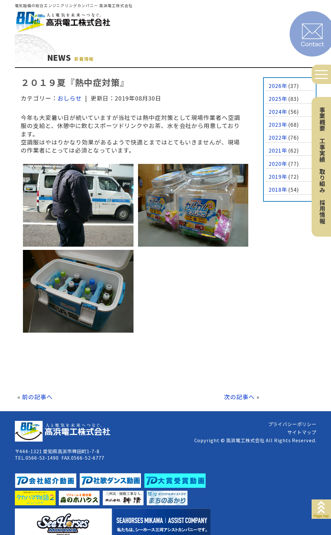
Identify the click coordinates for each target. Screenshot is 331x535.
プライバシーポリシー (292, 424)
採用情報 (322, 211)
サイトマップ (301, 432)
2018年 (278, 189)
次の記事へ (239, 396)
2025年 (278, 98)
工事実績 (322, 150)
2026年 (278, 86)
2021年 (278, 150)
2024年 (278, 111)
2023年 (278, 124)
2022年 (278, 137)
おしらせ (70, 98)
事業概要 (322, 119)
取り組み (322, 180)
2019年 (278, 176)
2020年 (278, 163)
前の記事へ (37, 396)
